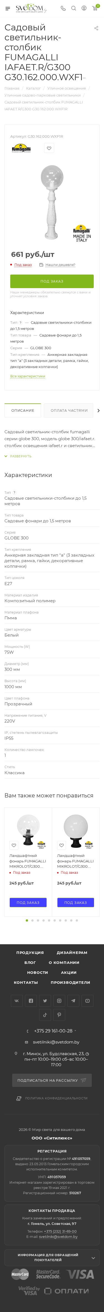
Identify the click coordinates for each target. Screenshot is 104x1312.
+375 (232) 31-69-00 (60, 1231)
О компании (64, 962)
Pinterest (59, 1015)
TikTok (45, 1015)
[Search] (73, 8)
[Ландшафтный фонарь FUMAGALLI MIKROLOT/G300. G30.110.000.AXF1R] (28, 831)
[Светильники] (31, 8)
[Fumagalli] (21, 148)
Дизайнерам (72, 952)
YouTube (87, 1001)
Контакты (26, 982)
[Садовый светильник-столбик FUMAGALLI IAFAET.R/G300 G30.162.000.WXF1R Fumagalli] (52, 202)
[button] (27, 920)
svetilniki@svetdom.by (56, 1042)
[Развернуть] (18, 456)
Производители (70, 982)
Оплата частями (69, 410)
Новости (38, 972)
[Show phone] (63, 8)
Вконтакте (17, 1001)
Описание (22, 410)
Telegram (73, 1001)
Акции (69, 972)
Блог (30, 962)
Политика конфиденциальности (56, 1098)
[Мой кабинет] (84, 8)
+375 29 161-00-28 (53, 1031)
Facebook (31, 1001)
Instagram (59, 1001)
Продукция (30, 952)
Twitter (45, 1001)
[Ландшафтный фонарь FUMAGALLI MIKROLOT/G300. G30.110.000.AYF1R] (76, 831)
